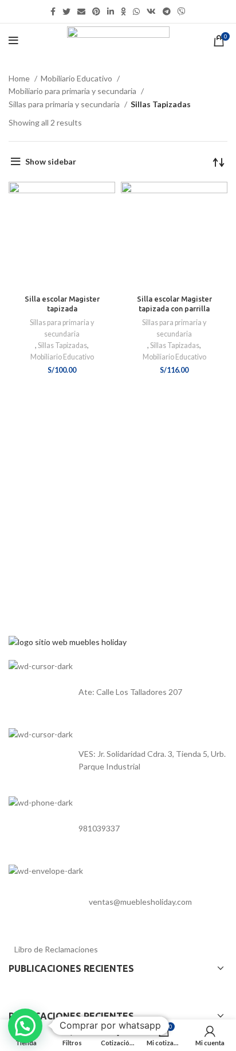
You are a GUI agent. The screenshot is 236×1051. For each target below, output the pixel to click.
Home (20, 78)
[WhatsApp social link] (136, 11)
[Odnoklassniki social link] (123, 11)
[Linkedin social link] (110, 11)
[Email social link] (81, 11)
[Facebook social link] (53, 11)
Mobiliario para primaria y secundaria (73, 91)
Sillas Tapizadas (62, 345)
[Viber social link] (181, 11)
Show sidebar (50, 161)
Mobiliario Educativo (77, 78)
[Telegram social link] (166, 11)
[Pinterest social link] (96, 11)
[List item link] (118, 692)
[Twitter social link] (66, 11)
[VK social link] (151, 11)
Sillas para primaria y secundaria (65, 104)
